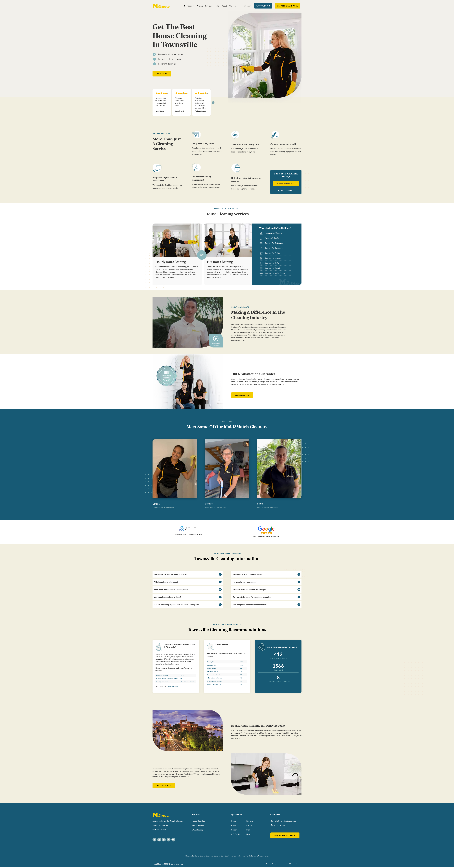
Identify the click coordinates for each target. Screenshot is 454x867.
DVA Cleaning (197, 829)
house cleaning (173, 686)
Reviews (208, 6)
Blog (248, 829)
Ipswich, (233, 856)
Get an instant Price (287, 6)
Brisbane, (196, 856)
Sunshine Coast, (257, 856)
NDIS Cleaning (198, 825)
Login (249, 6)
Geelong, (217, 856)
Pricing (200, 6)
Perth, (248, 856)
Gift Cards (235, 834)
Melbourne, (241, 856)
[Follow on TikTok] (164, 839)
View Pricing (162, 74)
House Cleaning (198, 820)
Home (233, 820)
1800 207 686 (279, 825)
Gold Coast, (225, 856)
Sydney (266, 856)
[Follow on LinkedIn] (168, 839)
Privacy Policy (271, 864)
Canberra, (210, 856)
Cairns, (203, 856)
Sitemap (298, 864)
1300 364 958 (264, 6)
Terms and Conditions (286, 864)
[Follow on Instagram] (159, 839)
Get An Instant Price (285, 183)
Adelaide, (188, 856)
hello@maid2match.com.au (285, 820)
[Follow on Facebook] (154, 839)
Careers (232, 6)
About (224, 6)
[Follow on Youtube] (173, 839)
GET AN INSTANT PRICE (285, 835)
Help (217, 6)
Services (188, 6)
